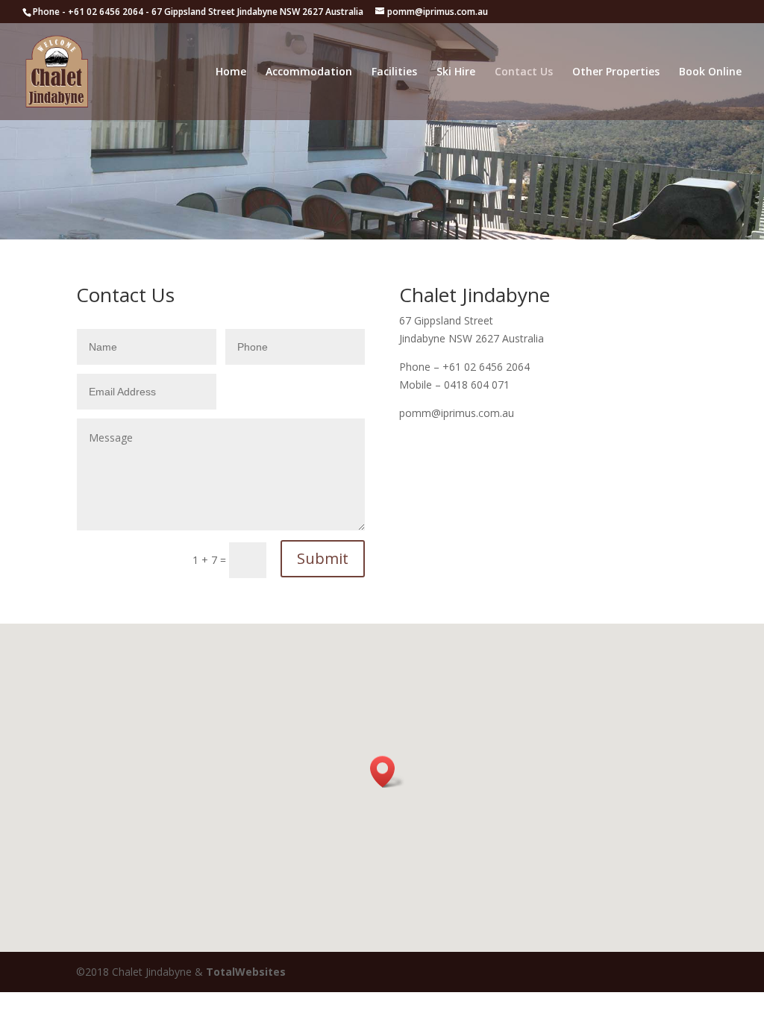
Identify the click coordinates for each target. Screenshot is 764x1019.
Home (231, 72)
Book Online (710, 72)
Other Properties (616, 72)
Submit (322, 558)
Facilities (394, 72)
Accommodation (309, 72)
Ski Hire (455, 72)
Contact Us (524, 72)
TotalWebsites (246, 972)
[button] (387, 772)
